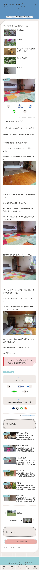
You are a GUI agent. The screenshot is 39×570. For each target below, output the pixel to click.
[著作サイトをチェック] (13, 408)
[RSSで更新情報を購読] (25, 408)
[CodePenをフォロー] (17, 408)
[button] (25, 111)
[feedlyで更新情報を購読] (21, 408)
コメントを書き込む (21, 541)
